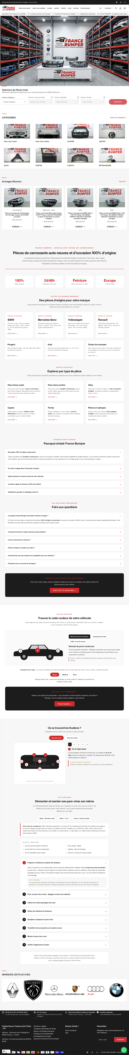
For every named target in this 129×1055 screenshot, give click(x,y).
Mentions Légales (40, 1026)
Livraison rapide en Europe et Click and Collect (24, 484)
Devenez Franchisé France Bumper (46, 1039)
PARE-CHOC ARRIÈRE (39, 8)
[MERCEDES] (54, 990)
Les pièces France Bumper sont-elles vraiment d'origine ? (28, 516)
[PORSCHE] (75, 990)
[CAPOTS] (80, 155)
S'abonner (120, 1039)
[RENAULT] (12, 990)
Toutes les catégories (117, 117)
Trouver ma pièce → (64, 704)
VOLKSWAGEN (17, 210)
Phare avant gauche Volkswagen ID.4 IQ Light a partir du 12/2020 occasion (17, 215)
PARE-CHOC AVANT (25, 8)
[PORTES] (49, 155)
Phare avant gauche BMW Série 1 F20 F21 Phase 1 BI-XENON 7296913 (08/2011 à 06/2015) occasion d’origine (80, 215)
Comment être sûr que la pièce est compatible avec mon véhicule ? (31, 555)
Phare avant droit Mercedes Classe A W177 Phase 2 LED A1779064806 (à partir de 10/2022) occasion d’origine (49, 215)
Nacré (75, 675)
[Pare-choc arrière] (49, 131)
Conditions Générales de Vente (45, 1029)
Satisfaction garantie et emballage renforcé (23, 492)
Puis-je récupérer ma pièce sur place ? (21, 548)
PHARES (49, 8)
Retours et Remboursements (44, 1031)
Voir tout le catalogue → (64, 590)
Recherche (118, 102)
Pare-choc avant (10, 141)
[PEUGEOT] (33, 990)
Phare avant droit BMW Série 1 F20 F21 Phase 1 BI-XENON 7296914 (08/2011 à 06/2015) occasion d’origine (112, 215)
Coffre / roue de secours (77, 641)
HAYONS (76, 8)
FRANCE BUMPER (111, 1052)
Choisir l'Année (86, 97)
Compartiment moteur (99, 636)
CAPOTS (70, 165)
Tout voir (122, 181)
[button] (6, 1051)
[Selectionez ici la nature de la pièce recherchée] (52, 97)
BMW (80, 210)
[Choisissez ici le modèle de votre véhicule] (78, 97)
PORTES (63, 8)
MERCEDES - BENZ (49, 210)
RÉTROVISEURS (85, 8)
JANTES (56, 8)
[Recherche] (116, 8)
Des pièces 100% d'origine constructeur (22, 452)
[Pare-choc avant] (17, 131)
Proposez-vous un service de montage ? (22, 563)
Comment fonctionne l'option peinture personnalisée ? (27, 532)
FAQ (66, 1033)
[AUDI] (95, 990)
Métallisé (65, 675)
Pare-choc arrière (42, 141)
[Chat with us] (124, 1050)
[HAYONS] (80, 131)
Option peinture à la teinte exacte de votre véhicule (25, 476)
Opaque (54, 675)
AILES (69, 8)
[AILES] (17, 155)
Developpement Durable (42, 1036)
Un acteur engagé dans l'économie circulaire (23, 468)
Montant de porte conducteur (79, 636)
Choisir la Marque (8, 97)
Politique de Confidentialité (43, 1034)
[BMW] (116, 990)
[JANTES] (112, 131)
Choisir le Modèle (60, 97)
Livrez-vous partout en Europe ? (19, 540)
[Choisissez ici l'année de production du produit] (104, 97)
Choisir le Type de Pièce (36, 97)
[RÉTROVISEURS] (112, 155)
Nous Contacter (71, 1030)
